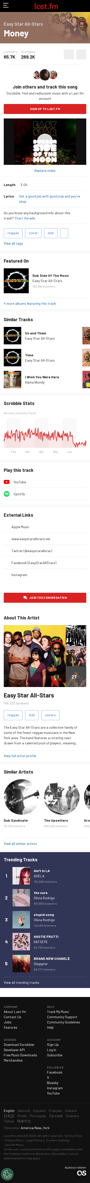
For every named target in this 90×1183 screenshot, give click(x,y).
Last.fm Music (14, 1144)
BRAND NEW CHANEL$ (52, 958)
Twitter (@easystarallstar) (32, 551)
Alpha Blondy (34, 382)
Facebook (54, 1072)
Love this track (69, 54)
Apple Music (20, 527)
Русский (55, 1116)
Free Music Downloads (20, 1055)
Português (38, 1116)
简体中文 (24, 1121)
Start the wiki (24, 218)
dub (51, 233)
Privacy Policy (14, 1140)
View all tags (13, 243)
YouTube (20, 482)
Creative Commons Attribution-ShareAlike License (43, 1153)
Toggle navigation (6, 6)
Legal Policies (35, 1140)
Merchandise (13, 1060)
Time (29, 355)
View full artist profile (20, 756)
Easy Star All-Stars (47, 281)
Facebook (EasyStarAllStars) (34, 563)
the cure (41, 892)
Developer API (14, 1050)
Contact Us (12, 1017)
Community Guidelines (63, 1022)
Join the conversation (48, 597)
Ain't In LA (42, 871)
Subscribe (54, 1055)
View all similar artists (20, 843)
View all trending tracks (21, 982)
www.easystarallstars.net (31, 539)
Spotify (19, 494)
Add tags (64, 233)
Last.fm (46, 6)
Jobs (8, 1022)
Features (10, 1027)
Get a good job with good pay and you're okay (49, 198)
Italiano (71, 1110)
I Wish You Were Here (42, 377)
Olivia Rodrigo (44, 898)
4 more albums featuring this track (30, 303)
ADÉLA (39, 876)
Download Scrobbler (19, 1044)
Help (50, 1027)
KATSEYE (41, 942)
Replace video (45, 170)
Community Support (62, 1017)
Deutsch (24, 1110)
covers (50, 715)
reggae (13, 233)
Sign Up (53, 1044)
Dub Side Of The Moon (50, 275)
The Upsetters (56, 820)
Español (39, 1110)
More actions (81, 54)
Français (55, 1110)
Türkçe (9, 1121)
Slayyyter (41, 964)
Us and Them (35, 333)
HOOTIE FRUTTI (46, 936)
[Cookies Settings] (7, 1174)
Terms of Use (73, 1135)
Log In (51, 1050)
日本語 (9, 1116)
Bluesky (52, 1083)
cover (33, 233)
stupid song (44, 914)
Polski (22, 1116)
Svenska (72, 1116)
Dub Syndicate (16, 820)
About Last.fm (15, 1011)
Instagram (19, 575)
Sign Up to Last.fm (45, 108)
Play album (45, 141)
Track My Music (58, 1011)
